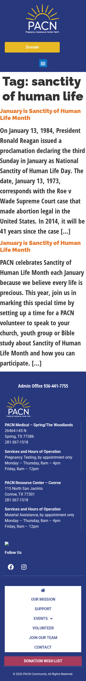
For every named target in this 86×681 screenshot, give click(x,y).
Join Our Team (43, 637)
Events (41, 618)
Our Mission (43, 599)
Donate (32, 47)
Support (43, 609)
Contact (43, 647)
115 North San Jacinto (24, 488)
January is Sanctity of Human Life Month (40, 114)
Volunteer (43, 628)
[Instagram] (24, 567)
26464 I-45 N (15, 430)
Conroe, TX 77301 (20, 494)
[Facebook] (11, 567)
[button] (43, 63)
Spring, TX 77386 (19, 436)
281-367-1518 (16, 442)
